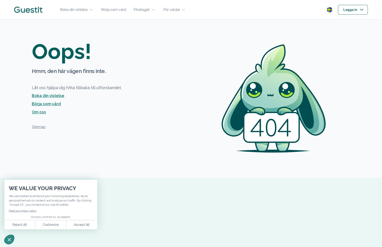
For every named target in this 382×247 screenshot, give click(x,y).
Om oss (39, 112)
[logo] (28, 10)
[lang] (329, 10)
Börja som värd (113, 10)
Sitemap (39, 127)
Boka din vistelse (74, 10)
